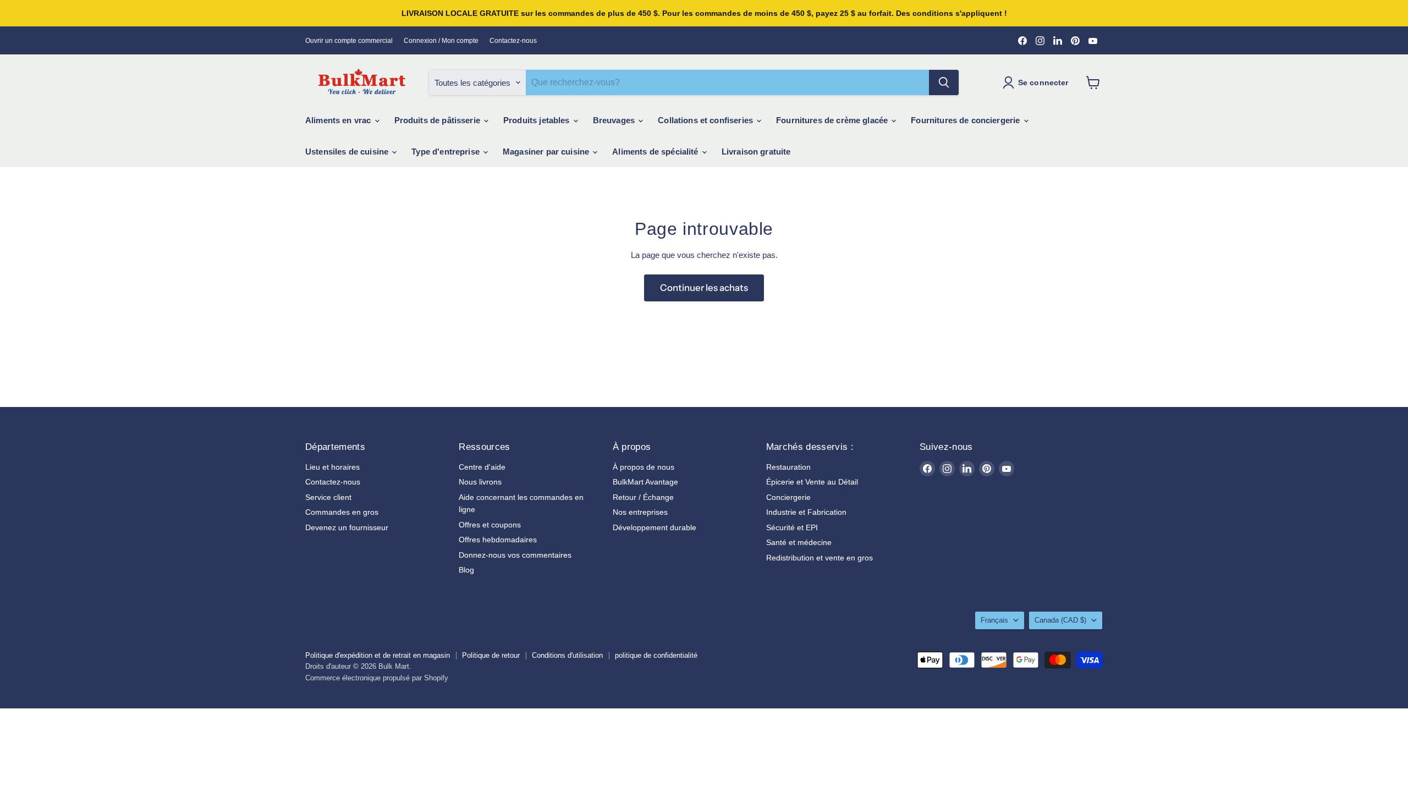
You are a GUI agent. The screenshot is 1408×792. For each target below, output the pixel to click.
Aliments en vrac (339, 120)
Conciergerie (788, 497)
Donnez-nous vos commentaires (515, 555)
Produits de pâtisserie (438, 120)
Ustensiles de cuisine (348, 151)
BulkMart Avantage (645, 481)
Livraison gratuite (756, 151)
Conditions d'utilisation (567, 655)
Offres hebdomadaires (498, 539)
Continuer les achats (704, 287)
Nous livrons (480, 481)
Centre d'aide (482, 467)
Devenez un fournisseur (346, 527)
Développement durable (654, 527)
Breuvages (615, 120)
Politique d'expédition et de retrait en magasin (377, 655)
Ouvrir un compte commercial (349, 41)
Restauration (788, 467)
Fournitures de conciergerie (966, 120)
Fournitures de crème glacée (833, 120)
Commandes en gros (341, 512)
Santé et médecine (799, 542)
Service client (328, 497)
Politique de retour (491, 655)
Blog (466, 569)
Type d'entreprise (446, 151)
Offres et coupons (490, 524)
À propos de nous (643, 467)
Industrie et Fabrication (806, 512)
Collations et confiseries (706, 120)
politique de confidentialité (656, 655)
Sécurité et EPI (792, 527)
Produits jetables (537, 120)
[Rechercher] (944, 82)
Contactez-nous (513, 41)
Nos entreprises (640, 512)
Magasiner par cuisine (547, 151)
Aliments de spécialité (656, 151)
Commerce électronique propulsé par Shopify (376, 678)
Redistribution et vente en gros (819, 557)
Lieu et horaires (332, 467)
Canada (1060, 620)
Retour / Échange (643, 497)
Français (994, 620)
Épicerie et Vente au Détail (812, 481)
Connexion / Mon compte (441, 41)
